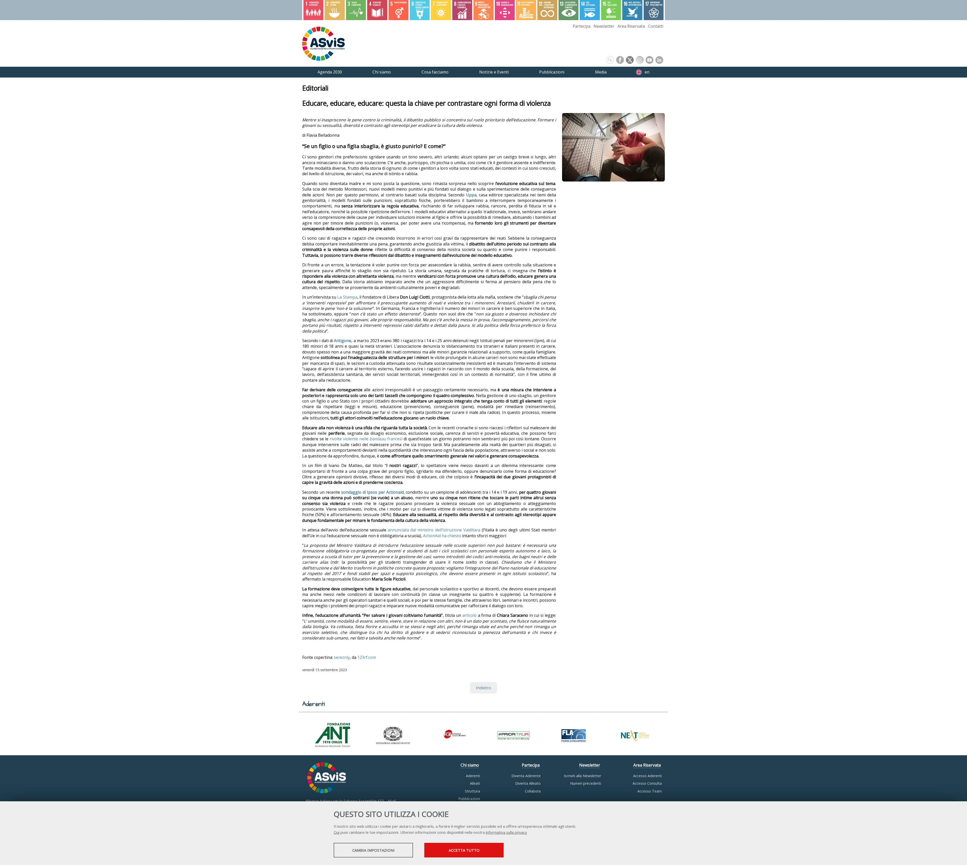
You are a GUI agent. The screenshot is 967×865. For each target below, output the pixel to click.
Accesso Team (649, 791)
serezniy (342, 657)
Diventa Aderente (526, 775)
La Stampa (347, 297)
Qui (336, 832)
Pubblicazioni (469, 798)
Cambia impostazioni (373, 850)
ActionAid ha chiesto (442, 535)
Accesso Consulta (647, 783)
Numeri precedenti (585, 783)
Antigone (342, 340)
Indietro (483, 688)
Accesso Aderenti (647, 775)
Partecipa (582, 26)
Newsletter (604, 26)
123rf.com (366, 657)
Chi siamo (470, 765)
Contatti (655, 26)
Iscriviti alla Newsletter (582, 775)
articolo (469, 615)
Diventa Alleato (528, 783)
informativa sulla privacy (506, 832)
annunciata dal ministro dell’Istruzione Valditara (434, 530)
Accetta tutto (464, 850)
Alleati (475, 783)
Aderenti (473, 775)
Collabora (533, 791)
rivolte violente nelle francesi (366, 439)
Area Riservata (631, 26)
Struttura (472, 791)
